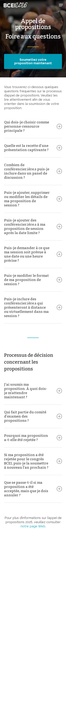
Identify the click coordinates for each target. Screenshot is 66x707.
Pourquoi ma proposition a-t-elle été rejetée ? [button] (26, 438)
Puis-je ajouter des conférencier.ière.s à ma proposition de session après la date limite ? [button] (24, 226)
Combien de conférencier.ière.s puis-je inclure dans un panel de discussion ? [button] (26, 171)
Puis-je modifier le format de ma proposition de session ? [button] (26, 279)
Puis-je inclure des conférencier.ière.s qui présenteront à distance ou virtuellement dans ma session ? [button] (26, 307)
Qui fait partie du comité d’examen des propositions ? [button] (25, 416)
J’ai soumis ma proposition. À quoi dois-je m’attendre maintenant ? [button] (25, 390)
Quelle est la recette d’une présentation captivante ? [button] (26, 148)
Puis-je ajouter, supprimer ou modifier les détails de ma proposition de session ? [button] (27, 198)
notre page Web (32, 526)
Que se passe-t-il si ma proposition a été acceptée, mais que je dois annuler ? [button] (26, 488)
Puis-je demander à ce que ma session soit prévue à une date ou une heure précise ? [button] (26, 254)
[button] (61, 5)
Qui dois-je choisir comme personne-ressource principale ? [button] (26, 126)
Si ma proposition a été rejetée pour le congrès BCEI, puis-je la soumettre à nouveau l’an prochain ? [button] (26, 461)
